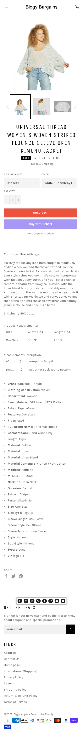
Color (45, 174)
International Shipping (20, 671)
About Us (10, 652)
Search (9, 683)
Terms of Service (15, 702)
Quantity (9, 191)
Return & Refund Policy (20, 695)
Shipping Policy (15, 689)
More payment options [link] (40, 233)
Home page (12, 665)
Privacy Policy (13, 677)
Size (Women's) (13, 174)
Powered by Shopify (42, 714)
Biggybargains (22, 714)
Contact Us (11, 659)
